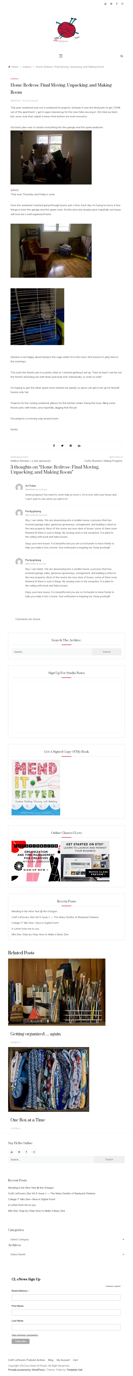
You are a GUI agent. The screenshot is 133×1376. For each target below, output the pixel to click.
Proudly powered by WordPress (26, 1369)
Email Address (20, 1291)
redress (14, 78)
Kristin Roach (31, 100)
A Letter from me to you (25, 928)
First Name (18, 1306)
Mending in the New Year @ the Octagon (34, 911)
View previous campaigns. (25, 1335)
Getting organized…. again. (36, 1034)
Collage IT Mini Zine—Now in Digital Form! (35, 922)
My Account (63, 1360)
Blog (50, 1360)
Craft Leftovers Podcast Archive (26, 1360)
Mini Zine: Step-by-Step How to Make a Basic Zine (40, 934)
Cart (75, 1360)
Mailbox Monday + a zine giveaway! (31, 460)
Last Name (17, 1320)
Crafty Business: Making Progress (103, 460)
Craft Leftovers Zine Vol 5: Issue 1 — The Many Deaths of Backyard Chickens (55, 917)
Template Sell (74, 1369)
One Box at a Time (28, 1120)
